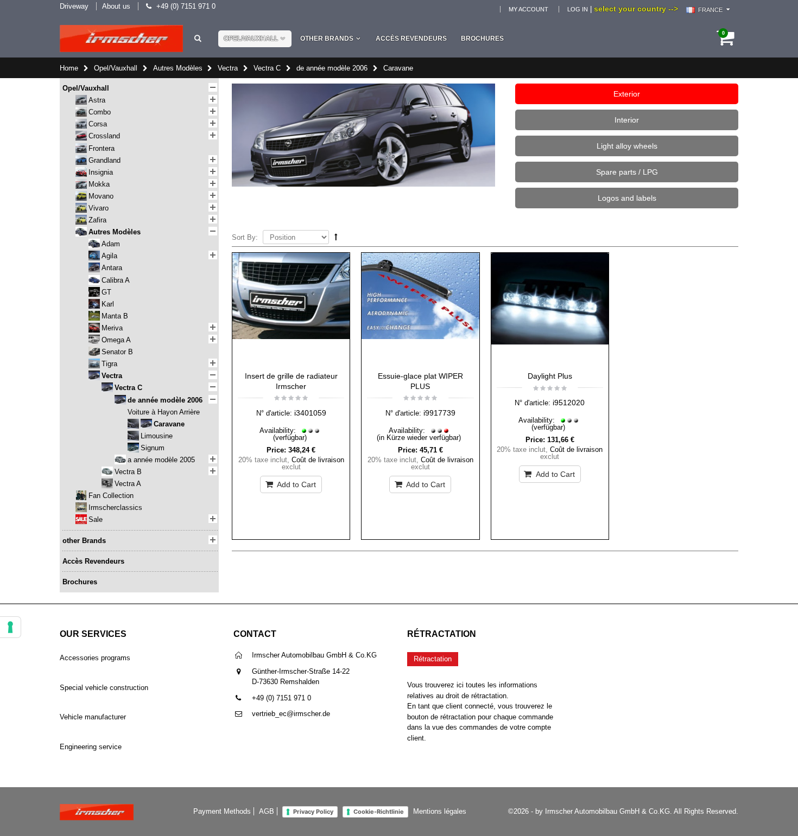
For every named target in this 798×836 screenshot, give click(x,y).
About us (116, 6)
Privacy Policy (313, 811)
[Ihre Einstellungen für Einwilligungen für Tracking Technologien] (10, 627)
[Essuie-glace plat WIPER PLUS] (420, 309)
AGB (266, 811)
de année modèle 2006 (332, 68)
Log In (577, 9)
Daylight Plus (550, 376)
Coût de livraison (318, 460)
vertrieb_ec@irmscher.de (291, 714)
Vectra (228, 68)
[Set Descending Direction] (336, 237)
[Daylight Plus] (550, 309)
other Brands (326, 38)
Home (69, 68)
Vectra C (267, 68)
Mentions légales (439, 811)
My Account (528, 9)
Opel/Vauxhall (251, 38)
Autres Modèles (177, 68)
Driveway (74, 6)
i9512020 (569, 402)
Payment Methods (222, 811)
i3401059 (310, 413)
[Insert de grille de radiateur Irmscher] (291, 309)
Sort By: (245, 237)
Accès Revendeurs (411, 38)
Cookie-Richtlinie (378, 811)
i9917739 (439, 413)
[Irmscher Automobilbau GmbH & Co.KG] (121, 38)
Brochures (482, 38)
